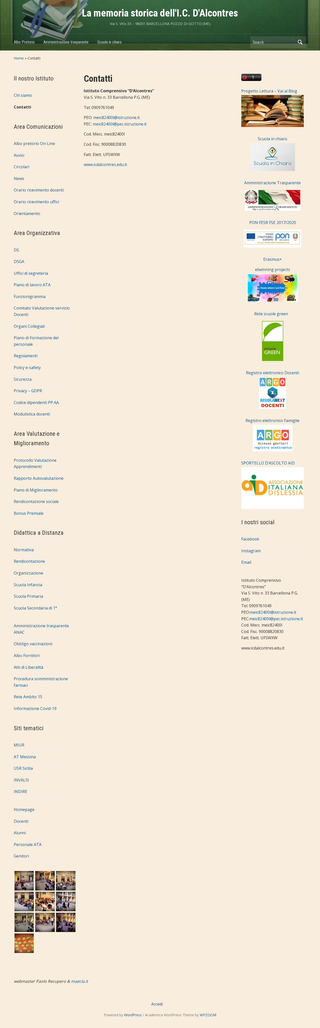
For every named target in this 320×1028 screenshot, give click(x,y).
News (19, 178)
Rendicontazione (29, 561)
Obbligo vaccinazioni (33, 643)
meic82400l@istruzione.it (116, 117)
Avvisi (19, 155)
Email (246, 562)
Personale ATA (28, 844)
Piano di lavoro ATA (32, 285)
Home (19, 58)
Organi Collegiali (29, 326)
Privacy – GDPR (28, 391)
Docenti (21, 821)
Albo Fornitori (27, 655)
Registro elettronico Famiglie (273, 420)
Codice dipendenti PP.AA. (37, 402)
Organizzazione (28, 573)
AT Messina (25, 757)
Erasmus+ (272, 259)
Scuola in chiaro (109, 42)
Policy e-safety (27, 367)
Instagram (251, 551)
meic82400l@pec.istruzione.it (119, 124)
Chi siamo (23, 95)
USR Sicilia (23, 768)
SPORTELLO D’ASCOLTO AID (268, 463)
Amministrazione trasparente (66, 42)
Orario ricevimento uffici (36, 201)
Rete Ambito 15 (28, 697)
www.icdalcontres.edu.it (105, 164)
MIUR (19, 745)
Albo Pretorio (24, 42)
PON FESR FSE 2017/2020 (272, 222)
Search (300, 42)
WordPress (133, 1014)
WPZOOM (208, 1014)
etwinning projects (272, 269)
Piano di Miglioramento (36, 490)
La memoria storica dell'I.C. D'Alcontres (160, 13)
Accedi (157, 1004)
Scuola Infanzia (28, 585)
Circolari (21, 167)
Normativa (24, 549)
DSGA (19, 261)
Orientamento (27, 213)
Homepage (24, 809)
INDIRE (20, 791)
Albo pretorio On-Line (34, 143)
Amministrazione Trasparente (272, 183)
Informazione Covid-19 (35, 708)
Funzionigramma (30, 296)
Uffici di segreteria (31, 273)
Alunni (20, 833)
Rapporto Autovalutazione (39, 478)
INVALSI (21, 780)
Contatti (22, 107)
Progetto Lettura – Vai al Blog (269, 91)
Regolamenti (26, 355)
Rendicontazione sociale (36, 501)
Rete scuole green (264, 313)
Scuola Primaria (28, 596)
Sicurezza (23, 379)
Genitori (21, 856)
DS (16, 250)
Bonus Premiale (29, 513)
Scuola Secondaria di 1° (35, 608)
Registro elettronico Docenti (272, 373)
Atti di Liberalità (28, 667)
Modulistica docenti (32, 414)
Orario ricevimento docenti (39, 190)
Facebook (250, 539)
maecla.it (79, 981)
